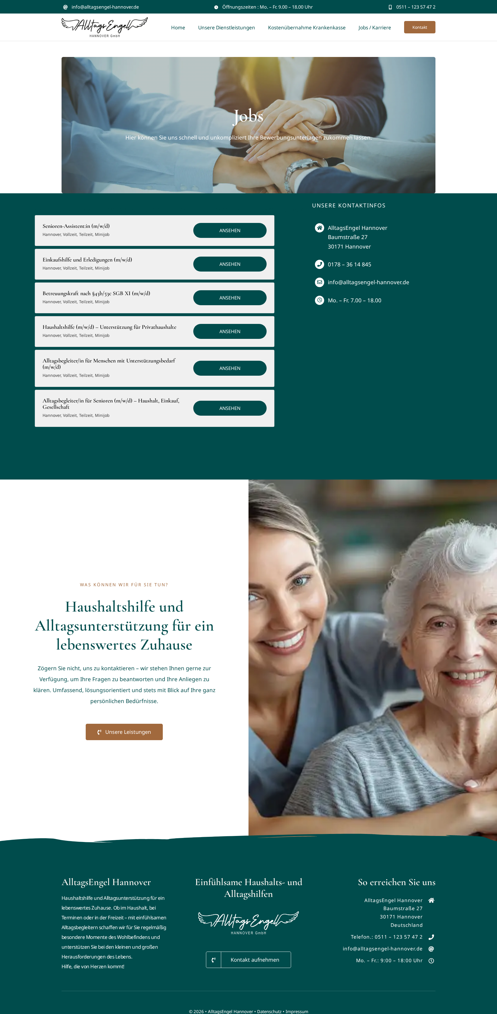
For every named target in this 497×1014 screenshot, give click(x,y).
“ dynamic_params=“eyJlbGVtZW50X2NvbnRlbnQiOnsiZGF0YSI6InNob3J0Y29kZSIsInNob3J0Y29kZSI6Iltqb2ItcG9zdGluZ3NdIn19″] (154, 204)
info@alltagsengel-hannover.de (105, 7)
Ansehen (229, 230)
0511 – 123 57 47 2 (399, 936)
